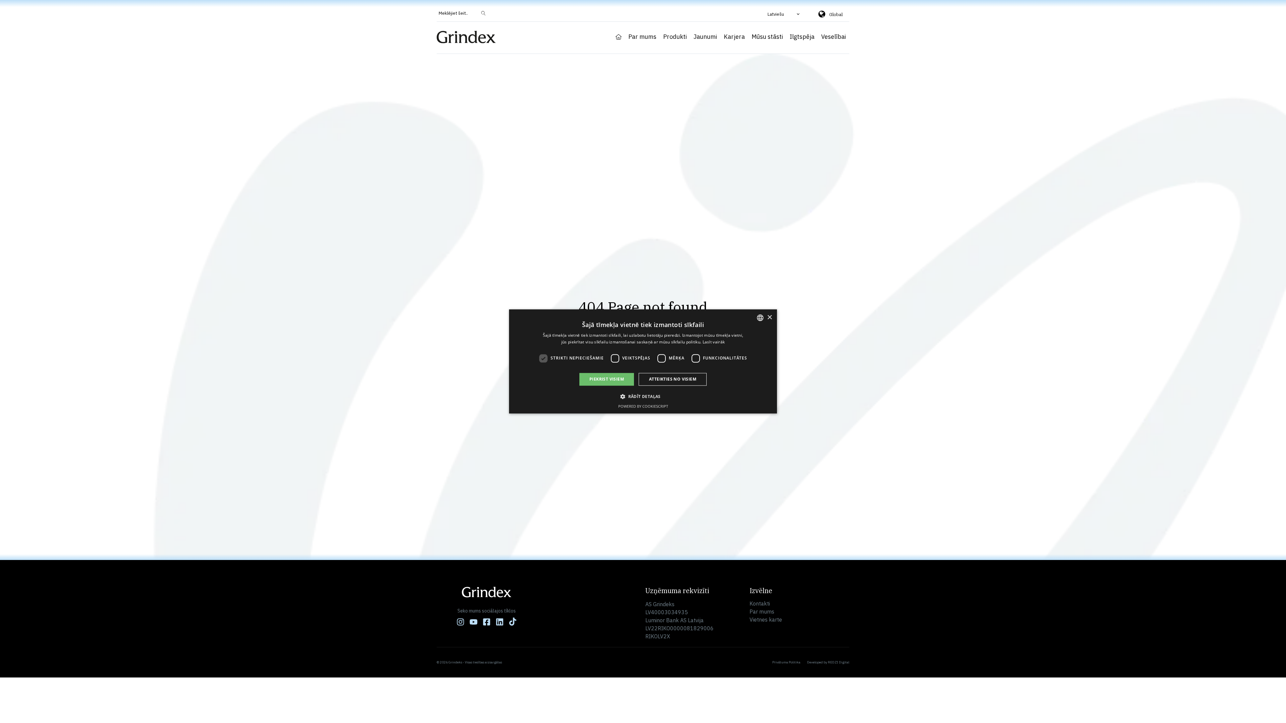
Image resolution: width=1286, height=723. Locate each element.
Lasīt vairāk (714, 342)
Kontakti (759, 603)
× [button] (769, 317)
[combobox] (760, 317)
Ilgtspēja (802, 36)
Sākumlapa (619, 36)
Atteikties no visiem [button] (672, 379)
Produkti (675, 36)
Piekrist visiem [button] (606, 379)
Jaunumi (705, 36)
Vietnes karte (765, 619)
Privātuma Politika (786, 662)
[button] (784, 14)
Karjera (734, 36)
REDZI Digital (838, 662)
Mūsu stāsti (767, 36)
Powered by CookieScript (643, 406)
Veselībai (833, 36)
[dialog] (643, 361)
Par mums (642, 36)
